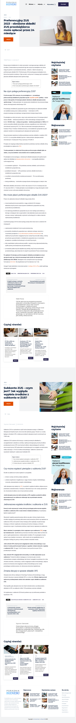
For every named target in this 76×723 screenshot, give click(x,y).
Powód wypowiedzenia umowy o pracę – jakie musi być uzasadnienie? (65, 130)
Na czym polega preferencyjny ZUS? (22, 84)
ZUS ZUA (12, 262)
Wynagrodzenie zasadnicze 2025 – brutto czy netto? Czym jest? (65, 143)
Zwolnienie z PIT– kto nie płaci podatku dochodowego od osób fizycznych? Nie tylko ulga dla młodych (26, 344)
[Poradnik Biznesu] (11, 3)
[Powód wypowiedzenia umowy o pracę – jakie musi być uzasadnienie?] (54, 131)
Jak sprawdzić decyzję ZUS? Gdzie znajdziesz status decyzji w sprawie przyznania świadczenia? (65, 84)
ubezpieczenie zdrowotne (23, 159)
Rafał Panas (7, 60)
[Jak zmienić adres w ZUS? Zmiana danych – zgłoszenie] (54, 137)
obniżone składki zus (23, 273)
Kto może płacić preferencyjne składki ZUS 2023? (26, 86)
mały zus (13, 273)
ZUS (5, 15)
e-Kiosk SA (42, 719)
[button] (51, 4)
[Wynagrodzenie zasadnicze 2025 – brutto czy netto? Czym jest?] (54, 143)
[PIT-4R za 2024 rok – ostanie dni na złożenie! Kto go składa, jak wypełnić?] (11, 332)
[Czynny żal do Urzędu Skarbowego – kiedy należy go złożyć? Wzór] (54, 71)
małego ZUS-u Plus (33, 266)
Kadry (5, 17)
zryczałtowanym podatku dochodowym (30, 233)
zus (43, 273)
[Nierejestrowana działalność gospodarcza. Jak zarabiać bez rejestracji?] (54, 77)
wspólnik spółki (33, 97)
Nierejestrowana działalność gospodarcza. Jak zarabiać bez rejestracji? (65, 77)
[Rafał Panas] (10, 307)
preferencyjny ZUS (36, 273)
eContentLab (36, 719)
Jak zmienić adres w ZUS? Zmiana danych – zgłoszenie (65, 137)
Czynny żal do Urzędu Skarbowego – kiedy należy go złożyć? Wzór (64, 70)
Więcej (15, 360)
